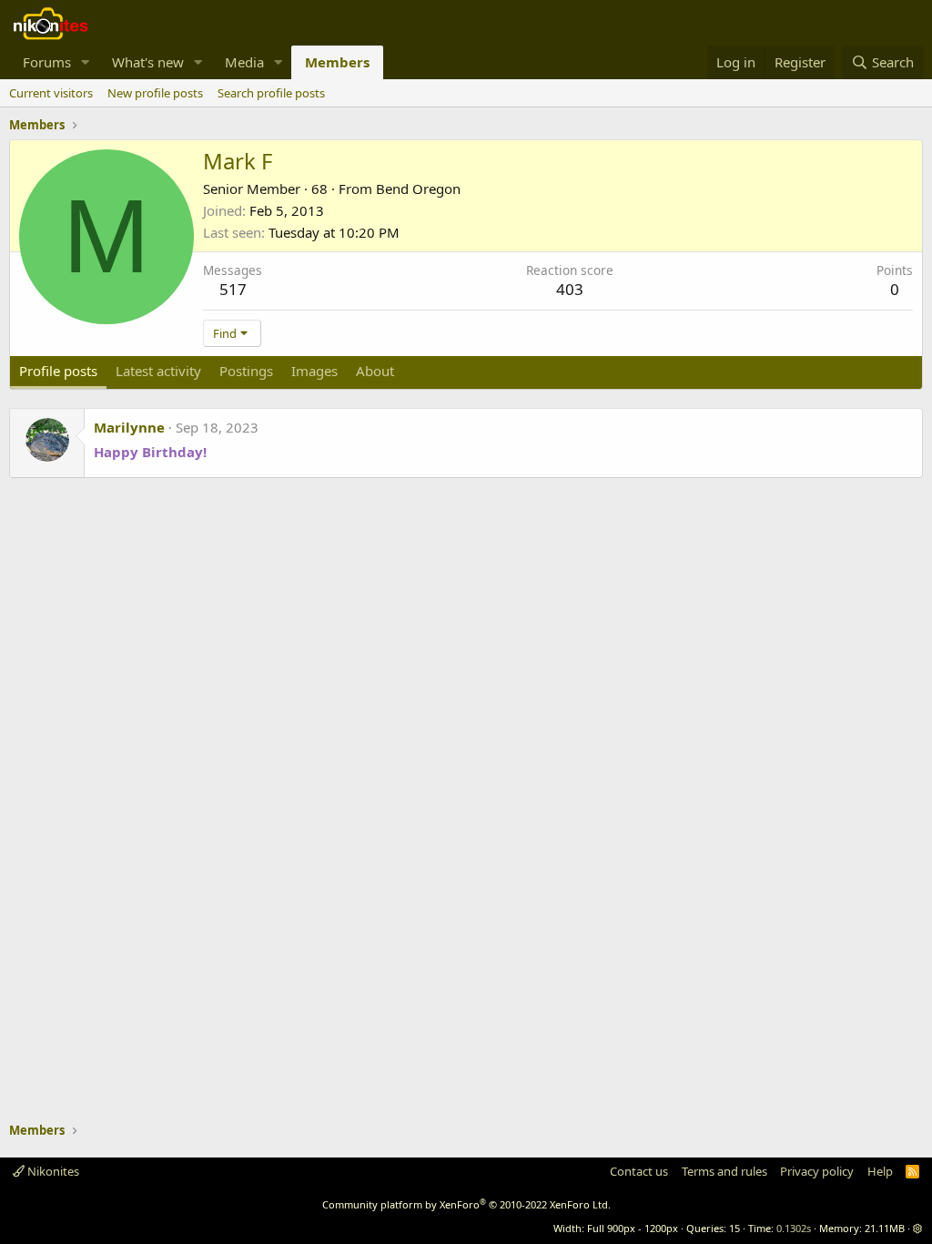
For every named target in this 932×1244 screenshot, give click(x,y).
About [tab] (375, 371)
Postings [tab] (246, 371)
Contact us (639, 1171)
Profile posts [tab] (58, 371)
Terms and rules (724, 1171)
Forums (47, 62)
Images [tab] (314, 371)
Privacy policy (817, 1171)
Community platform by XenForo (466, 1204)
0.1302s (793, 1228)
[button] (85, 62)
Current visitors (51, 93)
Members (337, 62)
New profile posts (155, 93)
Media (244, 62)
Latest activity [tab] (158, 371)
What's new (148, 62)
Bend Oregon (418, 188)
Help (880, 1171)
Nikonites (52, 1171)
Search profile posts (271, 93)
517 (233, 289)
